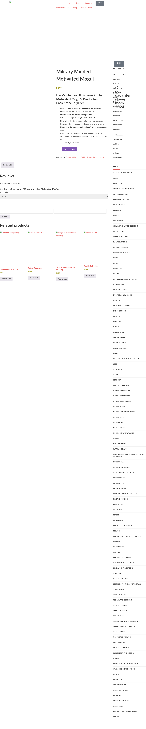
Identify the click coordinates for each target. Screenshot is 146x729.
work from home (120, 690)
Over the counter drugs (123, 472)
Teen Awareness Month (123, 600)
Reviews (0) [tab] (7, 165)
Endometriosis (119, 311)
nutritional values (121, 467)
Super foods (118, 589)
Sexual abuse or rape (122, 557)
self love (101, 157)
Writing (116, 717)
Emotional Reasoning (122, 295)
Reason (116, 515)
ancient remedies (120, 194)
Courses (88, 3)
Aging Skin (117, 183)
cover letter (118, 231)
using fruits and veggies (123, 653)
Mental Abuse (119, 428)
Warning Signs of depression (125, 663)
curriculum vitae (120, 236)
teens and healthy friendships (126, 621)
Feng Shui (117, 321)
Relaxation (118, 520)
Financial (117, 327)
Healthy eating (119, 343)
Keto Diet (117, 380)
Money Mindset (119, 444)
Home (68, 3)
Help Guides (81, 157)
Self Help (117, 552)
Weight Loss (118, 679)
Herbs (115, 353)
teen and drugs (120, 594)
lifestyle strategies (121, 396)
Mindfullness (92, 157)
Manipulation (119, 406)
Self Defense (118, 547)
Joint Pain (117, 369)
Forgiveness (118, 332)
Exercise (116, 316)
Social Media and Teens (123, 568)
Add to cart (69, 149)
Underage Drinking (121, 648)
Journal (116, 375)
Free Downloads (62, 8)
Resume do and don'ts (122, 525)
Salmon (116, 541)
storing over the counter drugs (127, 584)
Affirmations (119, 135)
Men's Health (118, 417)
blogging (117, 210)
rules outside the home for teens (127, 536)
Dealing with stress (121, 252)
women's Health (120, 685)
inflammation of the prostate (126, 359)
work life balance (121, 701)
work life (117, 695)
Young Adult (117, 157)
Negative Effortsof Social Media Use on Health (129, 455)
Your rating (5, 192)
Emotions (117, 300)
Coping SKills (71, 157)
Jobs (115, 364)
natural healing (120, 449)
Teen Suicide (118, 616)
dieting (116, 274)
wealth (116, 674)
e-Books (78, 3)
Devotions (117, 268)
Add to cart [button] (6, 279)
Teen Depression (120, 605)
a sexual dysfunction (122, 173)
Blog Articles (119, 205)
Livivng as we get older (123, 401)
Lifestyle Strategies (121, 390)
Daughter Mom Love (121, 247)
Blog (75, 8)
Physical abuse (119, 488)
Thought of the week (122, 637)
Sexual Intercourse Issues (124, 563)
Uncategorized (119, 642)
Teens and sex (119, 632)
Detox (115, 258)
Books (116, 215)
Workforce (118, 706)
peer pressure (119, 478)
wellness (116, 153)
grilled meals (119, 337)
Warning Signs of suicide (124, 669)
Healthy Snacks (120, 348)
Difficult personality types (125, 279)
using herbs (118, 658)
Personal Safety (120, 483)
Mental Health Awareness (124, 433)
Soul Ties (117, 573)
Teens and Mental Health (124, 626)
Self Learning (117, 139)
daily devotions (120, 242)
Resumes (116, 531)
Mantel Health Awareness (124, 412)
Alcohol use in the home (123, 189)
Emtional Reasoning (122, 306)
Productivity (119, 504)
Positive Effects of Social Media (127, 494)
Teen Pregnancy (120, 610)
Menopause (118, 422)
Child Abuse (118, 221)
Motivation (117, 129)
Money (116, 438)
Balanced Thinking (121, 199)
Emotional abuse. (120, 290)
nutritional (118, 462)
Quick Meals (118, 509)
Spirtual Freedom (120, 579)
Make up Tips (118, 120)
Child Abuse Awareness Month (126, 226)
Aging (115, 178)
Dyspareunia (118, 284)
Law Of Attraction (121, 385)
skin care (116, 148)
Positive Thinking (120, 499)
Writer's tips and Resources (125, 711)
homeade (116, 115)
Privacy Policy (86, 8)
